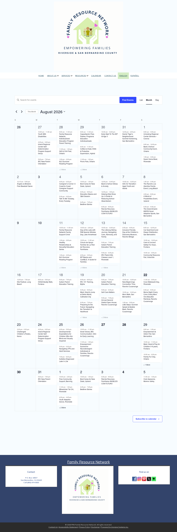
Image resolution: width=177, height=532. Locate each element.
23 (19, 324)
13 (103, 222)
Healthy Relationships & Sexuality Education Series (66, 245)
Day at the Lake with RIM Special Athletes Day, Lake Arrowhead (88, 232)
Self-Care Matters (107, 292)
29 (82, 126)
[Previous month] (16, 111)
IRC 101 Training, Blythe (86, 283)
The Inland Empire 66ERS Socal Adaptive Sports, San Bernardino (151, 212)
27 (40, 126)
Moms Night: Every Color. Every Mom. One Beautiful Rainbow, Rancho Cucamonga (151, 296)
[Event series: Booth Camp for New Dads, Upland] (95, 181)
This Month (32, 111)
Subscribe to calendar (146, 418)
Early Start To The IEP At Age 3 (109, 135)
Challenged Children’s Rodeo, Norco (24, 333)
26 (82, 324)
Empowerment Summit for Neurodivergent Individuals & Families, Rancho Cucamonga (86, 350)
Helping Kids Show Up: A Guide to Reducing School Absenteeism (108, 197)
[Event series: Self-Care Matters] (115, 290)
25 (61, 324)
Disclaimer (95, 527)
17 (40, 274)
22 (145, 274)
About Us (52, 76)
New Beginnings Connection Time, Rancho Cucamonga (130, 284)
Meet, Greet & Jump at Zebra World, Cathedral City (87, 294)
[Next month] (21, 111)
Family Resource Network (88, 462)
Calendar (96, 76)
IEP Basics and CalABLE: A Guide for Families (88, 259)
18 (61, 274)
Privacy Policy (84, 527)
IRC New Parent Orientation (44, 162)
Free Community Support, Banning (65, 380)
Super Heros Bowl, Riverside (151, 160)
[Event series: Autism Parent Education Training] (115, 242)
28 (61, 126)
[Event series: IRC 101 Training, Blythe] (94, 279)
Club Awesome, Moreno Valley (149, 380)
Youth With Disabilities (42, 135)
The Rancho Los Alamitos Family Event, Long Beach (151, 186)
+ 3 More (62, 169)
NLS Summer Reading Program (66, 162)
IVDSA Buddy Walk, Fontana (45, 283)
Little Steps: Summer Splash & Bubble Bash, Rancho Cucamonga (130, 308)
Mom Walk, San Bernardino (128, 295)
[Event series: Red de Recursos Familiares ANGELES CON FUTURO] (115, 207)
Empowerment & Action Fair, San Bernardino (150, 333)
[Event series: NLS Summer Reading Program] (73, 159)
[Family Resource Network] (88, 36)
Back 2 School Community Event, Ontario (150, 148)
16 (19, 274)
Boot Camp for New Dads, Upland (87, 185)
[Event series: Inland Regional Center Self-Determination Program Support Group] (52, 142)
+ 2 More (83, 169)
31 (124, 126)
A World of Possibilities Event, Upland (151, 198)
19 (82, 274)
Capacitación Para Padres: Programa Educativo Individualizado (87, 137)
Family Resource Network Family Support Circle (65, 232)
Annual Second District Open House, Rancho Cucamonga (109, 302)
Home (41, 76)
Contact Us (110, 76)
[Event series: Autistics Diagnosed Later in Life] (73, 357)
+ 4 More (83, 267)
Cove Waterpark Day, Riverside (151, 283)
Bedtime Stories (86, 204)
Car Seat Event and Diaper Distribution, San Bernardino (151, 232)
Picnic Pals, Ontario (87, 161)
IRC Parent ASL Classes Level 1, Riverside (107, 257)
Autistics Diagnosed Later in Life (66, 360)
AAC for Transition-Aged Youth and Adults (129, 186)
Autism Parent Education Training (108, 245)
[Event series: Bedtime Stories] (94, 202)
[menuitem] (123, 75)
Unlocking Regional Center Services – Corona (151, 136)
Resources (80, 76)
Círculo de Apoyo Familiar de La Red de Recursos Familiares (87, 245)
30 (103, 126)
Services (66, 76)
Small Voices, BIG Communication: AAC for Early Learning (88, 333)
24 (40, 324)
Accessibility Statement (68, 527)
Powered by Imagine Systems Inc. (114, 527)
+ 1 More (104, 267)
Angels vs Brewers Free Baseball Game (24, 185)
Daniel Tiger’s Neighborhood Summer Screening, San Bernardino (129, 137)
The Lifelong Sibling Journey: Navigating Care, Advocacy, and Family (109, 233)
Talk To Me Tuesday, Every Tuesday (66, 199)
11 (61, 222)
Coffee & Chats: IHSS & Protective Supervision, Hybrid (88, 151)
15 (145, 222)
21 (124, 274)
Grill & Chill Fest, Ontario (65, 152)
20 (103, 274)
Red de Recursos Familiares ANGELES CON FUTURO (109, 211)
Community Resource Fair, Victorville (152, 256)
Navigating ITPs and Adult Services (66, 349)
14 (124, 222)
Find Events (128, 100)
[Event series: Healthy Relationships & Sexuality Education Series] (73, 240)
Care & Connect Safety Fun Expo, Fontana (150, 244)
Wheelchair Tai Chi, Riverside (66, 390)
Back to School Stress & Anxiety (109, 185)
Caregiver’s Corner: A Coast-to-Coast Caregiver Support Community (67, 187)
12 (82, 222)
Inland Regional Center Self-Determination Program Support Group (44, 149)
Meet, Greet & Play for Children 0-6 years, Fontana (152, 346)
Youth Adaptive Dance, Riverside (65, 400)
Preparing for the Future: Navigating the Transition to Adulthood (87, 308)
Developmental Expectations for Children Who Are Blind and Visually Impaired (66, 336)
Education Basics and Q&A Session (88, 195)
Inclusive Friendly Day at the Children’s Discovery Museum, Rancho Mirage (130, 233)
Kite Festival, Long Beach (24, 283)
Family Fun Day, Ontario (150, 357)
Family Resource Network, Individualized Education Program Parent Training (66, 138)
